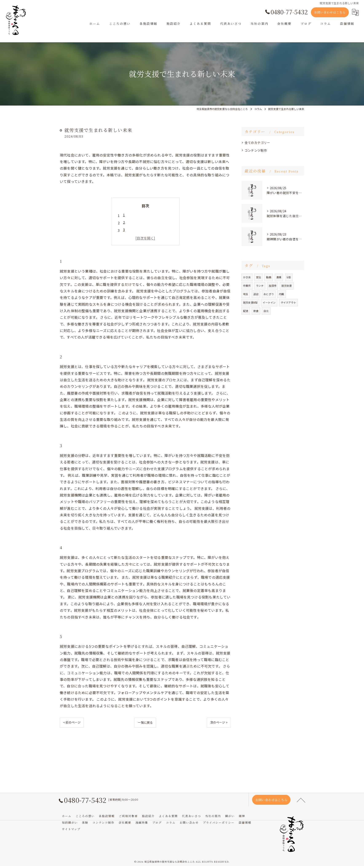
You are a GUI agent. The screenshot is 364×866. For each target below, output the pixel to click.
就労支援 (286, 285)
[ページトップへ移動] (301, 800)
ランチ (260, 285)
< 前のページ (71, 722)
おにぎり (269, 294)
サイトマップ (71, 829)
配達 (245, 311)
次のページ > (219, 722)
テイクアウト (288, 302)
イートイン (269, 302)
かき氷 (247, 277)
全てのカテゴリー (257, 142)
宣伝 (258, 277)
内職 (281, 294)
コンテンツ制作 (256, 150)
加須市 (273, 285)
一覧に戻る (145, 722)
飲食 (255, 311)
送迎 (255, 294)
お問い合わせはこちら (330, 12)
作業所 (247, 285)
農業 (278, 277)
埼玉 (245, 294)
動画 (268, 277)
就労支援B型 (250, 302)
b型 (289, 277)
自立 (266, 311)
